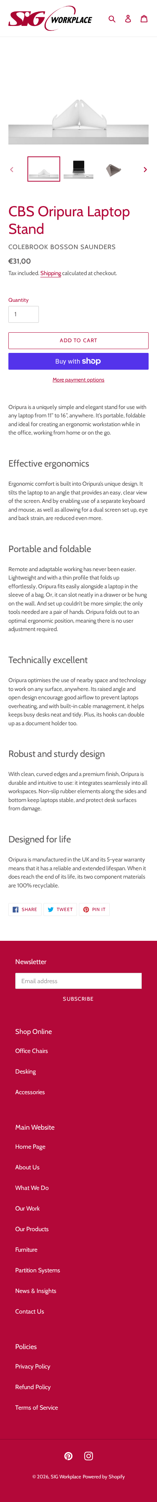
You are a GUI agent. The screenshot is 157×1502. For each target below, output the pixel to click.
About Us (27, 1167)
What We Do (32, 1187)
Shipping (50, 273)
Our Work (27, 1208)
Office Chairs (31, 1050)
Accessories (30, 1092)
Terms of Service (36, 1407)
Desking (25, 1071)
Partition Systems (37, 1270)
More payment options (78, 379)
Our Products (32, 1229)
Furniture (26, 1249)
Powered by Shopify (104, 1476)
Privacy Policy (32, 1366)
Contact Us (29, 1311)
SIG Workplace (66, 1476)
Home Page (30, 1146)
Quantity (18, 299)
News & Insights (35, 1290)
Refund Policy (33, 1387)
